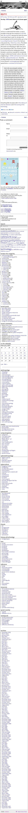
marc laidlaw (5, 513)
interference (5, 475)
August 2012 (5, 675)
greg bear (4, 509)
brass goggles (6, 620)
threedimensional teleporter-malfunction (12, 327)
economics (17, 112)
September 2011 (6, 691)
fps (15, 239)
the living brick (6, 560)
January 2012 (5, 685)
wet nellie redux (6, 308)
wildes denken (6, 420)
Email (7, 129)
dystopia (19, 237)
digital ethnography (7, 386)
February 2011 (6, 696)
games (4, 271)
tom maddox (5, 520)
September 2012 (6, 674)
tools (3, 300)
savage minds (6, 409)
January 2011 (5, 698)
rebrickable (5, 557)
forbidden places (6, 317)
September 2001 (6, 808)
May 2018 (4, 637)
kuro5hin (4, 477)
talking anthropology (8, 412)
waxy (3, 489)
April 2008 (4, 729)
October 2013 (5, 661)
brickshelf (4, 549)
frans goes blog (6, 436)
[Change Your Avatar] (3, 127)
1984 (11, 92)
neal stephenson (6, 515)
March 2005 (5, 782)
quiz (3, 292)
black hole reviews (7, 567)
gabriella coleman (7, 460)
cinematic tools (6, 592)
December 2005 (6, 769)
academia (4, 231)
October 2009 (5, 714)
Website (8, 134)
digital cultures (6, 457)
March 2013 (5, 665)
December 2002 (6, 798)
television (5, 290)
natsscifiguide (6, 580)
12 (2, 355)
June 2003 (4, 792)
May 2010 (4, 709)
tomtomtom (5, 452)
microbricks (5, 555)
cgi (19, 233)
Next (26, 10)
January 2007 (5, 751)
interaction (11, 243)
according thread (6, 41)
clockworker (5, 622)
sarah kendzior (6, 462)
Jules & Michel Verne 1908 (9, 198)
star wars (18, 247)
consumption (5, 382)
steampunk (23, 247)
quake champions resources (10, 312)
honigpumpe (5, 527)
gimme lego (5, 553)
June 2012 (4, 678)
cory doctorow (6, 500)
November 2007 (6, 736)
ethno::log (5, 388)
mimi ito (4, 402)
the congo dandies (7, 320)
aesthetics (12, 231)
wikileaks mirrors (6, 613)
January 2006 (5, 768)
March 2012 (5, 682)
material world (6, 399)
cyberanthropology (8, 257)
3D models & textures (8, 589)
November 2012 (6, 671)
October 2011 (5, 689)
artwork (4, 258)
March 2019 (5, 634)
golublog (4, 393)
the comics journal (7, 430)
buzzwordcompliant (7, 469)
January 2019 (5, 635)
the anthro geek (6, 416)
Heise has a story (15, 43)
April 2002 (4, 805)
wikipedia (4, 584)
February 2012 (6, 684)
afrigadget (5, 372)
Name (8, 124)
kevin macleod (6, 602)
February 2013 (6, 666)
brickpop (4, 547)
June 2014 (4, 656)
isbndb (4, 575)
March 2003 (5, 793)
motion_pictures (6, 282)
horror (23, 241)
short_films (6, 288)
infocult (4, 473)
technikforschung (7, 413)
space (15, 247)
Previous (3, 10)
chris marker (5, 499)
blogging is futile (6, 466)
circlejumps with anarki (8, 318)
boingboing (5, 467)
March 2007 (5, 748)
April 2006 (4, 763)
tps (12, 249)
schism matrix (6, 519)
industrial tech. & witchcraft (9, 472)
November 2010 (6, 701)
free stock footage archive (9, 599)
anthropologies (6, 375)
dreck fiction (5, 507)
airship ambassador (7, 617)
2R (2, 526)
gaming (12, 240)
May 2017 (4, 644)
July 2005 (4, 776)
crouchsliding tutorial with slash (11, 315)
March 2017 (5, 646)
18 (24, 355)
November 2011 (6, 688)
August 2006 (5, 758)
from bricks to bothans (8, 552)
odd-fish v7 (5, 532)
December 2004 (6, 785)
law (26, 112)
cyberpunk (11, 112)
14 (9, 355)
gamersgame (5, 437)
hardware (4, 272)
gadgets (18, 239)
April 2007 (4, 746)
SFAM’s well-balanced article (18, 56)
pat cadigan (5, 516)
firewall (10, 96)
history (18, 240)
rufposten (4, 533)
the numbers (5, 583)
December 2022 (6, 632)
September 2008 (6, 723)
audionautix (5, 590)
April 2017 (4, 645)
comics (4, 261)
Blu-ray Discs (7, 35)
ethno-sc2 (4, 459)
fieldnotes (4, 112)
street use (5, 410)
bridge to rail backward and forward (12, 321)
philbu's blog (5, 405)
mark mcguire (6, 479)
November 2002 (6, 799)
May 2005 (4, 779)
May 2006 (4, 762)
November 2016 (6, 648)
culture (13, 235)
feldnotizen (5, 390)
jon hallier (4, 446)
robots (3, 247)
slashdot (4, 486)
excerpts (5, 275)
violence (3, 251)
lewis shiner (5, 512)
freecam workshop (7, 600)
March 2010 (5, 712)
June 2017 (4, 642)
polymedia (5, 482)
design (14, 237)
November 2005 (6, 771)
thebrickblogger (6, 562)
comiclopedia (5, 570)
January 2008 (5, 733)
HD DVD (23, 33)
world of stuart (6, 453)
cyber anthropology (7, 385)
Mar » (5, 364)
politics (19, 245)
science (4, 295)
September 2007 (6, 739)
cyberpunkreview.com (12, 58)
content (5, 302)
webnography (6, 419)
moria (3, 579)
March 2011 (5, 695)
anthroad (4, 373)
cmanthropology (6, 380)
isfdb (3, 576)
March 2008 (5, 731)
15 (13, 355)
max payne (20, 243)
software (4, 297)
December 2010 (6, 699)
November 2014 (6, 651)
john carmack (5, 443)
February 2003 (6, 795)
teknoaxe (4, 604)
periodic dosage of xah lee (9, 480)
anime (5, 284)
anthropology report (8, 376)
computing (4, 235)
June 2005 (4, 778)
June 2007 (4, 743)
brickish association (7, 545)
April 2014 (4, 659)
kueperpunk (5, 476)
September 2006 (6, 756)
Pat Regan (5, 331)
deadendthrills (6, 593)
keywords (4, 396)
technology (6, 249)
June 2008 (4, 726)
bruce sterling (6, 496)
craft (9, 234)
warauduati (5, 535)
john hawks (5, 395)
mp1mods (6, 267)
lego (15, 243)
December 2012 (6, 669)
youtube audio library (8, 607)
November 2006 (6, 753)
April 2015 (4, 649)
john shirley (5, 510)
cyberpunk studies (7, 503)
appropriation (5, 233)
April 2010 (4, 711)
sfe (3, 582)
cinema (5, 285)
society (11, 247)
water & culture (6, 417)
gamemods (5, 265)
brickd (3, 543)
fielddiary (4, 262)
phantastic (15, 244)
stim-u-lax (8, 325)
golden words (7, 278)
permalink (5, 114)
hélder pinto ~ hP (7, 439)
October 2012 (5, 672)
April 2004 (4, 789)
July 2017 (4, 641)
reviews (4, 190)
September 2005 (6, 773)
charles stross (6, 497)
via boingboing (14, 61)
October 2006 (5, 755)
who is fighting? (6, 310)
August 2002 (5, 800)
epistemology (10, 239)
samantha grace (6, 407)
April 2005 (4, 780)
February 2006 (6, 766)
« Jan (2, 364)
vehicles (16, 249)
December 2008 (6, 719)
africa (17, 231)
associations (5, 260)
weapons (8, 251)
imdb (3, 573)
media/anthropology (8, 400)
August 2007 (5, 741)
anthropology (6, 255)
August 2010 (5, 705)
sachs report (5, 485)
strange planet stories (8, 429)
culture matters (6, 383)
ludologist (4, 447)
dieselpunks (5, 623)
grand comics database (8, 572)
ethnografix (5, 389)
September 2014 (6, 654)
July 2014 (4, 655)
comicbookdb (6, 569)
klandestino (5, 529)
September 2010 (6, 703)
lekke (3, 397)
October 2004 (5, 788)
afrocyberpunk (6, 493)
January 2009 (5, 718)
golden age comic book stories (10, 426)
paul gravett (5, 427)
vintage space (6, 539)
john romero (5, 445)
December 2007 (6, 735)
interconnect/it (9, 151)
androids (22, 231)
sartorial (4, 294)
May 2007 (4, 745)
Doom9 (15, 41)
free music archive (7, 595)
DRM (7, 19)
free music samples (7, 597)
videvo (4, 606)
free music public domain (9, 596)
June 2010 (4, 708)
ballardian (5, 495)
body (16, 233)
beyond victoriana (7, 619)
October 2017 (5, 638)
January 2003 (5, 796)
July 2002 (4, 802)
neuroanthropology (7, 403)
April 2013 (4, 664)
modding (9, 245)
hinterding (5, 440)
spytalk (4, 612)
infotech (23, 112)
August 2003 (5, 790)
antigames (5, 435)
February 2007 (6, 749)
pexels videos (5, 603)
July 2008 (4, 725)
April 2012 (4, 681)
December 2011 (6, 686)
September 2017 (6, 639)
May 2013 (4, 662)
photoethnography (7, 406)
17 (21, 355)
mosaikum (5, 530)
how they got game (7, 442)
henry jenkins (5, 470)
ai (19, 231)
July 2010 (4, 706)
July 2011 (4, 692)
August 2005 (5, 775)
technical (5, 304)
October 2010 (5, 702)
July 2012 (4, 676)
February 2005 (6, 783)
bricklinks (4, 546)
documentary (7, 287)
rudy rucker (5, 517)
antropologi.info (6, 379)
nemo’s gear (16, 329)
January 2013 (5, 668)
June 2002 (4, 803)
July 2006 (4, 759)
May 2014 (4, 658)
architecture (12, 233)
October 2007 (5, 738)
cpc (3, 502)
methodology (3, 245)
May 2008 (4, 728)
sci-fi (7, 246)
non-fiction (6, 280)
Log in (20, 1)
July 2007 (4, 742)
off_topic (4, 291)
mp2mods (6, 268)
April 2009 (4, 716)
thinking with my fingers (8, 450)
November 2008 (6, 721)
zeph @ (6, 209)
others (5, 270)
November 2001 (6, 806)
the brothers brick (7, 559)
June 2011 (4, 694)
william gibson (6, 522)
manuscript (5, 281)
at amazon (10, 188)
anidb (3, 566)
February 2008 (6, 732)
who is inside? (6, 311)
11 (24, 353)
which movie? (5, 314)
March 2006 (5, 765)
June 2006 (4, 761)
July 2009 (4, 715)
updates (4, 301)
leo (3, 577)
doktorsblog (5, 506)
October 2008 (5, 722)
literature (4, 274)
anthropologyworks (7, 378)
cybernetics (18, 235)
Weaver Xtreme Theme (22, 811)
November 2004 (6, 786)
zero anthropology (7, 422)
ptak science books (7, 483)
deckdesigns (5, 550)
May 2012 (4, 679)
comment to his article (15, 63)
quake (24, 245)
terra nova (5, 449)
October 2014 (5, 652)
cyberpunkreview (6, 505)
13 (5, 355)
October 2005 (5, 772)
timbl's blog (5, 487)
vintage (20, 249)
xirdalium (7, 811)
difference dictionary (8, 624)
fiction (5, 277)
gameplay (4, 240)
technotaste (5, 415)
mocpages (5, 556)
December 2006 (6, 752)
